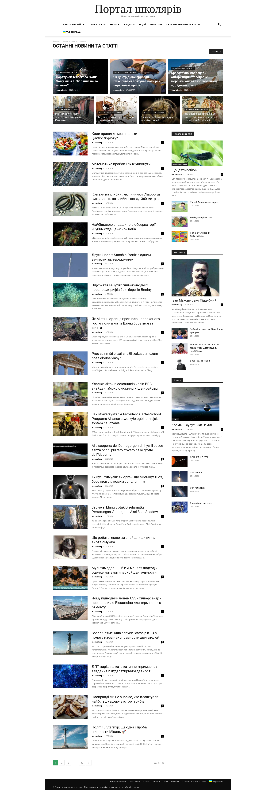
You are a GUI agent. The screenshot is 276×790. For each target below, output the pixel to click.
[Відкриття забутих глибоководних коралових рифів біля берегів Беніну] (70, 295)
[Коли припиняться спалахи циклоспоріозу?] (70, 143)
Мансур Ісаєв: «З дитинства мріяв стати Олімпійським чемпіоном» (204, 347)
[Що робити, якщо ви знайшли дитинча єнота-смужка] (70, 547)
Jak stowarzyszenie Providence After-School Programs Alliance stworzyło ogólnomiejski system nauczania (126, 418)
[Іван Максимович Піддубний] (197, 277)
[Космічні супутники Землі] (197, 404)
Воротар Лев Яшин (200, 360)
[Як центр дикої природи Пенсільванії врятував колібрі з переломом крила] (138, 76)
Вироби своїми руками (127, 52)
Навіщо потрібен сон (201, 217)
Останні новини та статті (183, 24)
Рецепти (129, 24)
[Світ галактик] (180, 491)
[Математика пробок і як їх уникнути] (70, 174)
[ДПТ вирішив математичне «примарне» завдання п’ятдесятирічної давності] (70, 676)
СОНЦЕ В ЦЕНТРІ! (199, 457)
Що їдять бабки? (184, 170)
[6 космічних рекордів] (180, 507)
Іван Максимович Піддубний (194, 300)
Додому (56, 41)
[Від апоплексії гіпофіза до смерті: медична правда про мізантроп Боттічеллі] (202, 112)
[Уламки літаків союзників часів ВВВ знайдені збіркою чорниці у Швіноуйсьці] (70, 394)
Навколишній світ (75, 24)
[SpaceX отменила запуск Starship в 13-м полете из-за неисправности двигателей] (70, 643)
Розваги (90, 52)
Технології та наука (105, 52)
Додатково (163, 52)
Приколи (156, 24)
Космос (115, 24)
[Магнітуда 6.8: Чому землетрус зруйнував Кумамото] (73, 112)
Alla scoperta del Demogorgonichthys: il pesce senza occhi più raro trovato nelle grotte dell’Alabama (127, 450)
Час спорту (98, 24)
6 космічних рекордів (201, 503)
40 (82, 762)
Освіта (56, 52)
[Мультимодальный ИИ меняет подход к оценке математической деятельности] (70, 578)
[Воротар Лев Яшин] (180, 364)
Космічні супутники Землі (192, 425)
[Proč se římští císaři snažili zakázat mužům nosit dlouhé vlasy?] (70, 363)
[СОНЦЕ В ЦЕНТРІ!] (180, 461)
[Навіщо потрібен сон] (180, 221)
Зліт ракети (196, 472)
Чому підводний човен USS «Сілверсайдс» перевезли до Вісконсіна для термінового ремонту (126, 602)
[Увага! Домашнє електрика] (180, 206)
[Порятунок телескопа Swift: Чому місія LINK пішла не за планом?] (80, 76)
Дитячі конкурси (148, 52)
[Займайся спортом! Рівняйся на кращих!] (180, 333)
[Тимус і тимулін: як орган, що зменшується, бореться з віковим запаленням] (70, 487)
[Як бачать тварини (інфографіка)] (180, 236)
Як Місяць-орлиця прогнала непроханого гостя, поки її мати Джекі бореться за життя (126, 323)
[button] (219, 24)
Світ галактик (197, 488)
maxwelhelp (61, 90)
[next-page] (89, 762)
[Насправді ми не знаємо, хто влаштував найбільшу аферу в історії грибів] (70, 707)
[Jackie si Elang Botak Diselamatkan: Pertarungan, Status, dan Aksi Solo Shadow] (70, 517)
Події (142, 24)
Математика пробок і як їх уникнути (121, 164)
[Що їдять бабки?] (197, 153)
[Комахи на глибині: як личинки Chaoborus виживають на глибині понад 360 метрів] (70, 204)
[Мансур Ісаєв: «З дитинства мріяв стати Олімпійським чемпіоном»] (180, 348)
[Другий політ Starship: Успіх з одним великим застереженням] (70, 265)
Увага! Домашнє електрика (204, 202)
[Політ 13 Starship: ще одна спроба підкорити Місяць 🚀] (70, 737)
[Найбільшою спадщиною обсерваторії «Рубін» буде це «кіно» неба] (70, 234)
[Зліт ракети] (180, 476)
